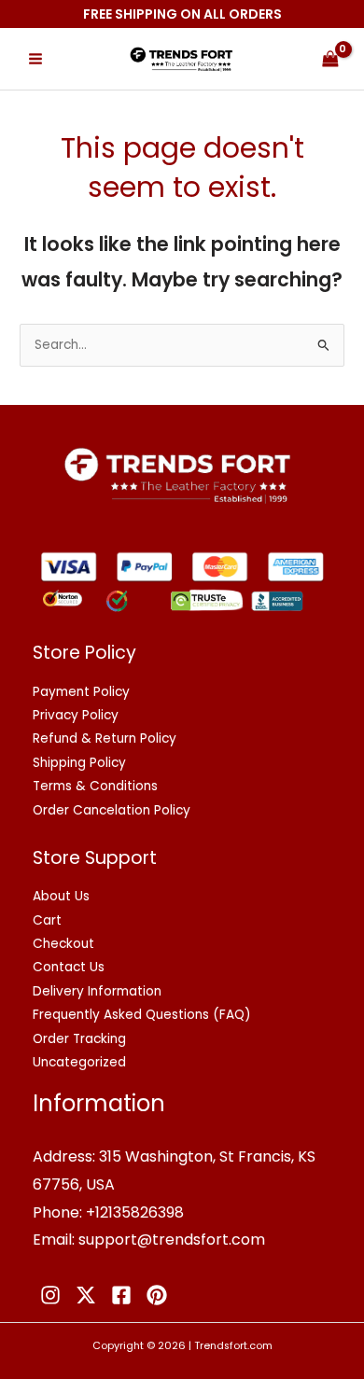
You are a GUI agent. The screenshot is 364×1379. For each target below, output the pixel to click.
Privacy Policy (76, 715)
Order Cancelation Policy (111, 810)
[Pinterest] (157, 1295)
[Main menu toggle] (35, 59)
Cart (47, 920)
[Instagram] (50, 1295)
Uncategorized (79, 1062)
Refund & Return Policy (104, 738)
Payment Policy (81, 692)
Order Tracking (79, 1039)
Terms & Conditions (95, 786)
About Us (61, 896)
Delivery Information (97, 991)
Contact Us (69, 967)
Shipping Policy (79, 763)
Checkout (63, 944)
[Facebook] (121, 1295)
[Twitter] (86, 1295)
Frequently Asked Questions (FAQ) (142, 1015)
